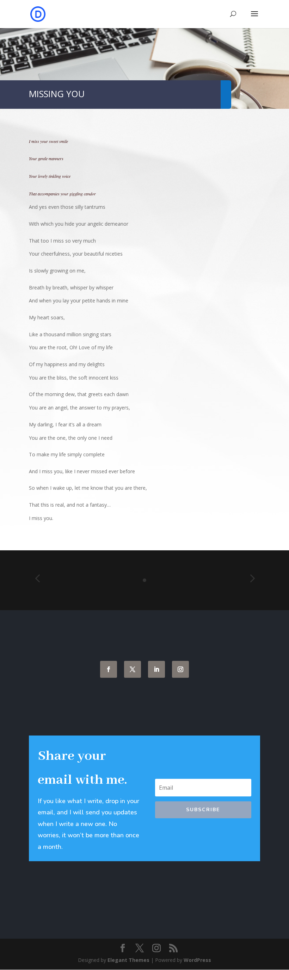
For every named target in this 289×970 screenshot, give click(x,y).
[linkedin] (156, 669)
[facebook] (108, 669)
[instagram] (180, 669)
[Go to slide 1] (144, 580)
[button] (37, 579)
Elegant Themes (128, 960)
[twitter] (132, 669)
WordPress (197, 960)
